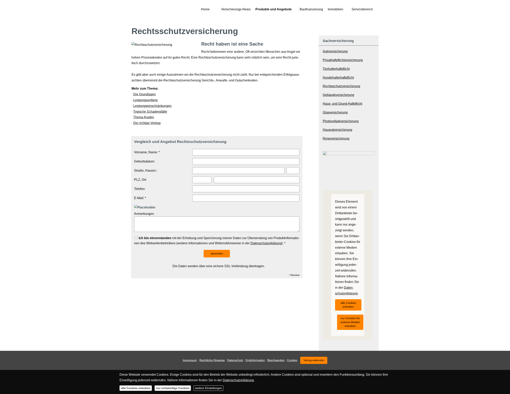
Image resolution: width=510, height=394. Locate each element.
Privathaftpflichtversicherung (343, 60)
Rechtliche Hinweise (212, 360)
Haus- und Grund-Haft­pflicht (342, 103)
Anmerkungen (144, 213)
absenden (217, 253)
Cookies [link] (292, 360)
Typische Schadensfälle (150, 111)
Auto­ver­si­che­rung (335, 51)
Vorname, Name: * (147, 152)
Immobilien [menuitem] (335, 9)
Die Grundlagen (144, 94)
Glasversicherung (335, 112)
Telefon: (139, 189)
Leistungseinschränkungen (152, 106)
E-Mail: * (140, 198)
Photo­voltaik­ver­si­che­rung (341, 121)
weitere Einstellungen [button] (208, 388)
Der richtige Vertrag (147, 123)
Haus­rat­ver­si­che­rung (337, 129)
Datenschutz (235, 360)
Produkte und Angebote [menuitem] (273, 9)
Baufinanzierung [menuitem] (311, 9)
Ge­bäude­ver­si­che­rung (338, 95)
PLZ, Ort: (140, 179)
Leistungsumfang (145, 100)
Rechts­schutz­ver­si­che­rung (341, 86)
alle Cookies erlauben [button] (348, 304)
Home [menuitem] (205, 9)
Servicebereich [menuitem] (362, 9)
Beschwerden (275, 360)
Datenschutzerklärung (266, 243)
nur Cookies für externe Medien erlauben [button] (350, 322)
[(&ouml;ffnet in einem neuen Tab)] (349, 154)
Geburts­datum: (144, 161)
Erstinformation (255, 360)
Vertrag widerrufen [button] (313, 360)
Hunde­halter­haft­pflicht (338, 77)
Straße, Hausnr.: (145, 170)
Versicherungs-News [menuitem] (236, 9)
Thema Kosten (143, 117)
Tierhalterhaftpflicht (336, 68)
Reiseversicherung (336, 138)
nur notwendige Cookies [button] (172, 388)
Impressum (190, 360)
